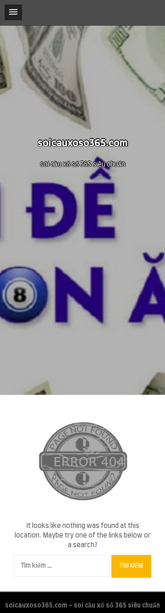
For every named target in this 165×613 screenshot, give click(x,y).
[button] (13, 12)
